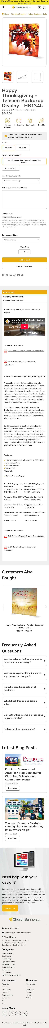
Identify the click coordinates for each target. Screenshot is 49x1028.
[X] (14, 275)
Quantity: (24, 247)
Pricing (28, 987)
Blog (3, 1003)
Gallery (28, 998)
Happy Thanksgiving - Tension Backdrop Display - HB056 (24, 626)
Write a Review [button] (30, 110)
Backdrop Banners (8, 964)
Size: (4, 142)
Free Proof (5, 992)
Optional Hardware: (11, 155)
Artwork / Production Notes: (14, 188)
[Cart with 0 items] (44, 7)
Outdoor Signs (7, 972)
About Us (5, 984)
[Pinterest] (22, 275)
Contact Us (10, 908)
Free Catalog (6, 989)
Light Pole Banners (8, 961)
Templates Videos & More (11, 975)
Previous (3, 606)
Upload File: (7, 213)
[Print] (11, 275)
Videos (28, 995)
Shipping (29, 992)
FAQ (3, 1000)
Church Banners (7, 953)
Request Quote (7, 995)
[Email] (7, 275)
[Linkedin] (18, 275)
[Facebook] (3, 275)
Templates (30, 989)
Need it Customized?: (11, 176)
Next (45, 606)
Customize (5, 970)
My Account (30, 984)
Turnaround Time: (10, 235)
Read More (12, 788)
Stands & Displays (8, 967)
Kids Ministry (6, 956)
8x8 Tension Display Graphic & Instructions (26, 351)
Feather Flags (7, 959)
